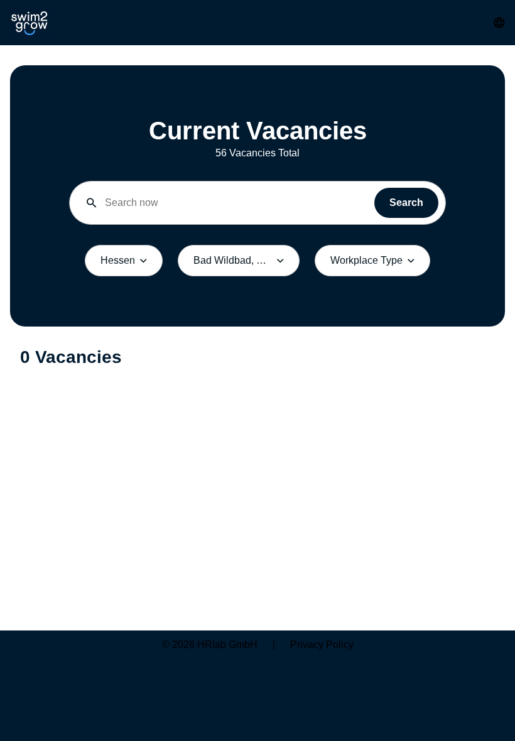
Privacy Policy (322, 644)
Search (406, 202)
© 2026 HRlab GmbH (210, 644)
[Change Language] (499, 22)
